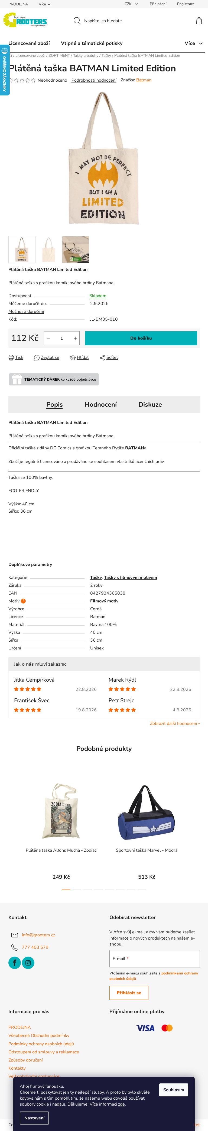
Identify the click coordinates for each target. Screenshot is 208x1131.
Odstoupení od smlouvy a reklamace (43, 1052)
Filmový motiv (104, 601)
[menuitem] (29, 43)
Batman (143, 80)
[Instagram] (28, 963)
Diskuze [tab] (150, 404)
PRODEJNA (18, 4)
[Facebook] (14, 963)
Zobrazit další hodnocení (173, 724)
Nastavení (34, 1118)
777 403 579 (35, 947)
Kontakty (17, 1068)
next (195, 833)
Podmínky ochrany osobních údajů (41, 1044)
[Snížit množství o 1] (48, 338)
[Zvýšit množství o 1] (75, 338)
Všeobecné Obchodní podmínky (38, 1036)
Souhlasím (173, 1090)
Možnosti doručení (26, 311)
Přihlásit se (129, 993)
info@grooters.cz (38, 935)
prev (12, 833)
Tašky (96, 578)
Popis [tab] (54, 404)
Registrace (185, 3)
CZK (129, 3)
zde (121, 1104)
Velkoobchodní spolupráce (34, 1076)
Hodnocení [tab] (100, 404)
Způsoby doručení (25, 1060)
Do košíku (141, 338)
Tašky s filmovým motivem (130, 578)
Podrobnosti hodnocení (94, 80)
